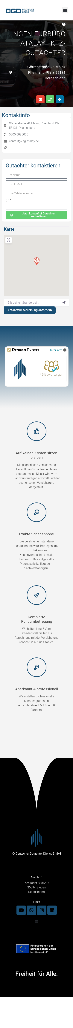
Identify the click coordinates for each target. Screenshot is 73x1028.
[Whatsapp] (31, 910)
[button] (65, 10)
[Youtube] (21, 910)
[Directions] (60, 99)
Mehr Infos (56, 350)
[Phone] (50, 99)
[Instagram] (41, 910)
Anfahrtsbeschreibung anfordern (29, 310)
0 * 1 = (10, 200)
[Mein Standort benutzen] (64, 302)
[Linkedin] (52, 910)
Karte (9, 229)
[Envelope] (40, 99)
